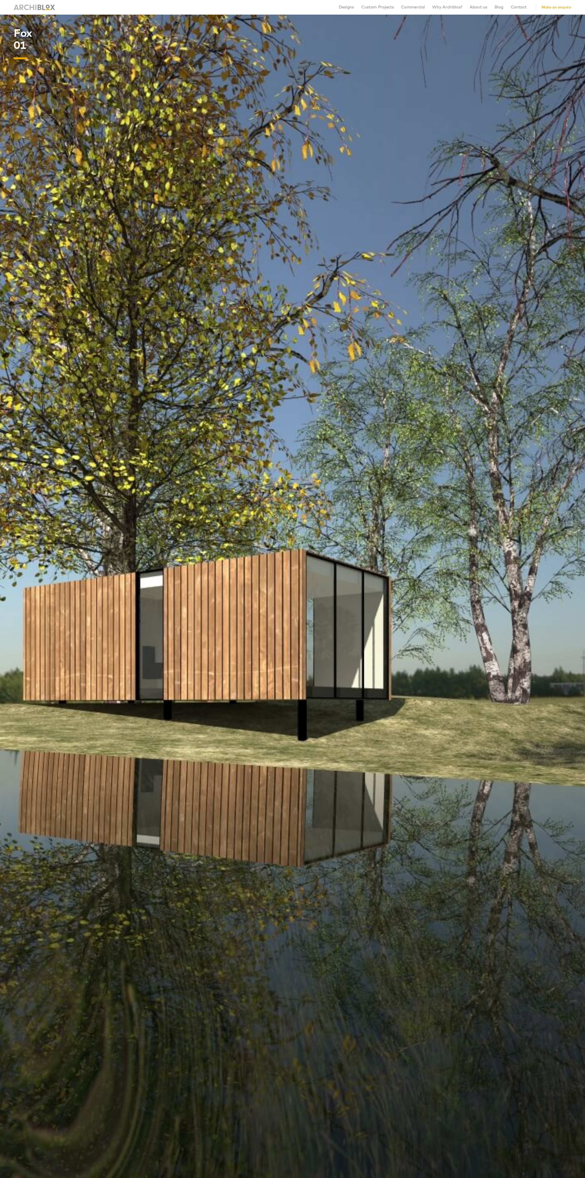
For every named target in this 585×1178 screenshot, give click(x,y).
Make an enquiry (556, 7)
